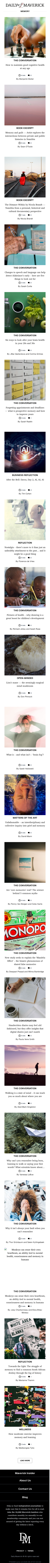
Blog (25, 1497)
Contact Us (25, 1488)
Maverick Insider (25, 1473)
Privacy (20, 1551)
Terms (31, 1551)
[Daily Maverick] (25, 5)
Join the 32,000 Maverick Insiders (22, 1512)
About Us (25, 1480)
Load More (25, 1460)
